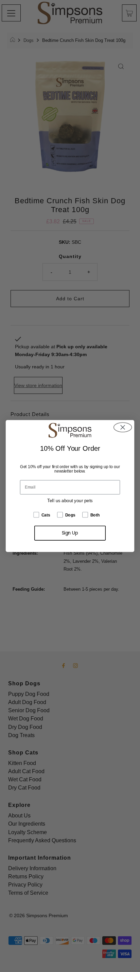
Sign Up (70, 533)
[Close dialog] (122, 427)
